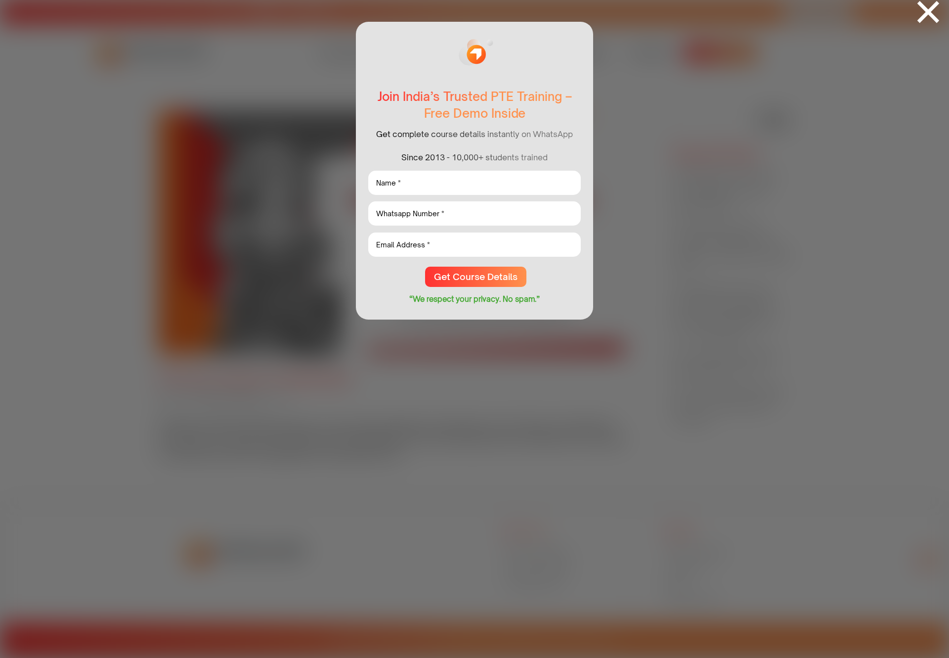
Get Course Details (476, 276)
